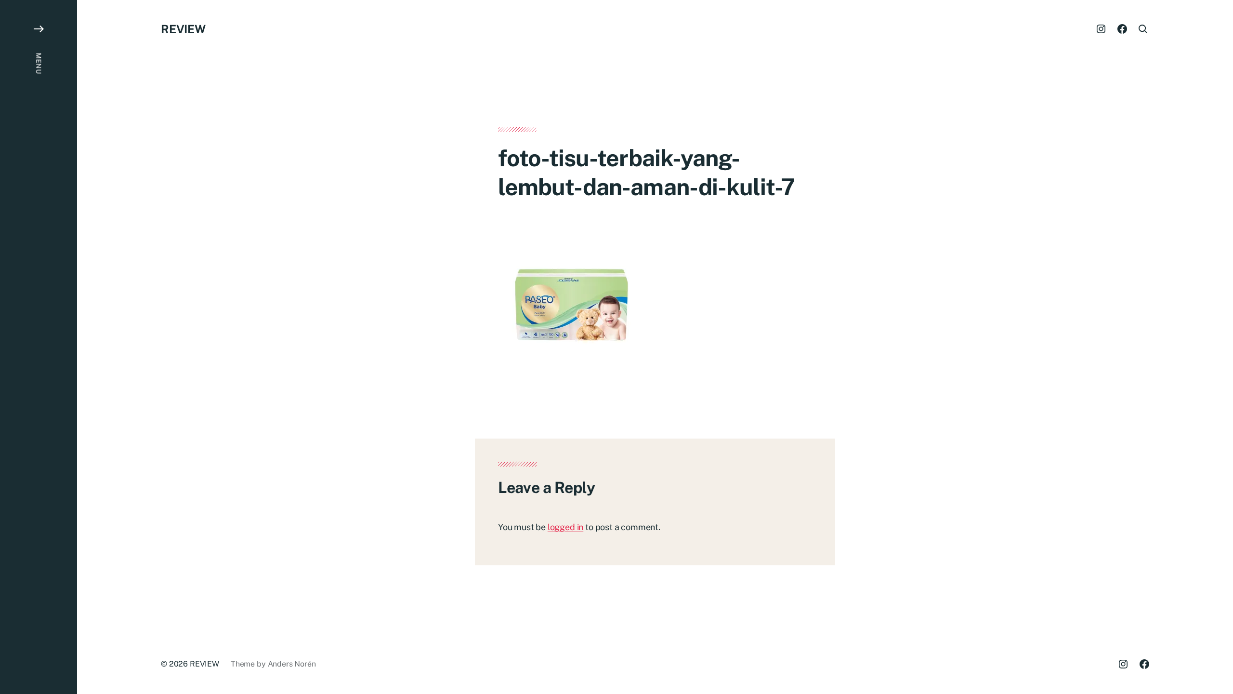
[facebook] (1122, 29)
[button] (38, 347)
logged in (565, 527)
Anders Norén (292, 663)
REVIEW (183, 29)
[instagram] (1101, 29)
